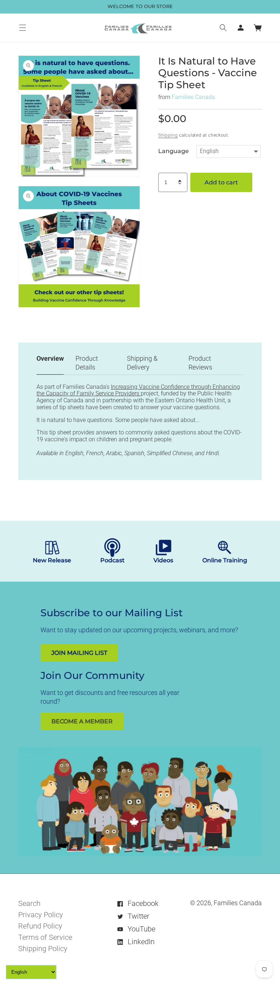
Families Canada (193, 97)
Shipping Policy (42, 948)
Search (29, 903)
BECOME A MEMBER (82, 721)
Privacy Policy (40, 914)
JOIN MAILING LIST (79, 652)
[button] (22, 28)
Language (173, 151)
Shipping (168, 135)
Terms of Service (45, 937)
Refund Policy (40, 926)
